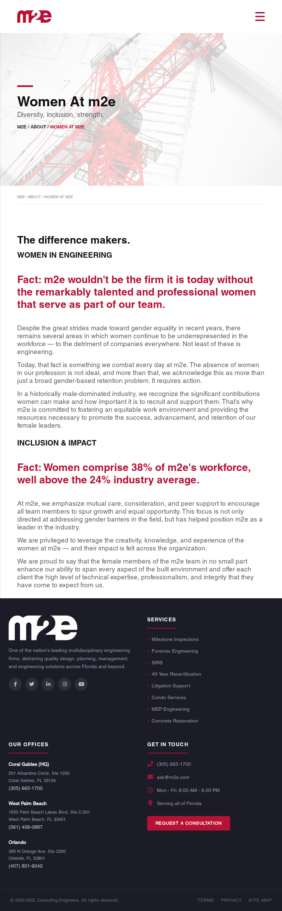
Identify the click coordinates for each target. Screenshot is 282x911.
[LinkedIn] (48, 684)
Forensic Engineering (175, 651)
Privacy (231, 900)
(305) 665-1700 (26, 788)
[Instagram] (64, 684)
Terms (205, 900)
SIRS (157, 662)
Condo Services (169, 697)
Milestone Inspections (175, 639)
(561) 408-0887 (26, 827)
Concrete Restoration (175, 721)
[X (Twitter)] (31, 684)
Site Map (260, 900)
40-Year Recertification (176, 674)
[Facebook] (15, 684)
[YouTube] (81, 684)
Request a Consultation (188, 823)
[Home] (34, 16)
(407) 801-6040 (26, 866)
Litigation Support (171, 685)
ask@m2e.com (173, 777)
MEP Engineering (170, 709)
